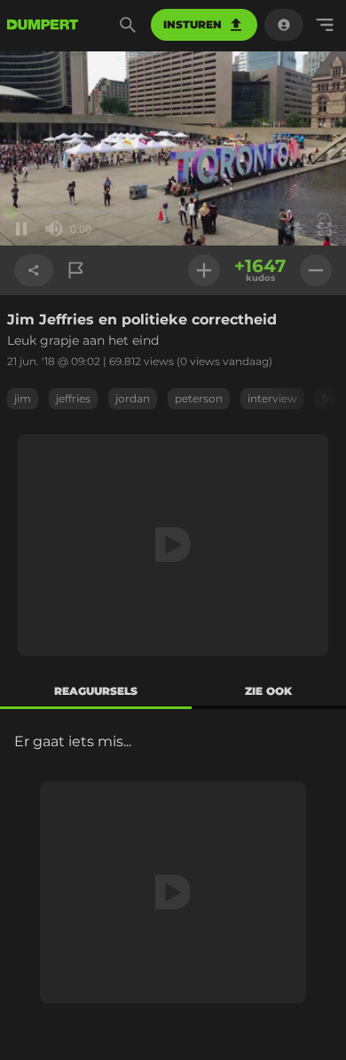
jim (22, 398)
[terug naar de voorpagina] (42, 24)
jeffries (73, 398)
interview (272, 398)
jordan (132, 398)
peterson (199, 398)
